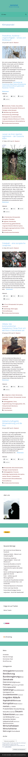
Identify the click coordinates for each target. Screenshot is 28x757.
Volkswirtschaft (6, 406)
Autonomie (19, 671)
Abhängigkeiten (8, 401)
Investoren (20, 694)
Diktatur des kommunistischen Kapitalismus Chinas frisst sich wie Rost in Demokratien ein (14, 327)
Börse (21, 677)
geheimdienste (16, 223)
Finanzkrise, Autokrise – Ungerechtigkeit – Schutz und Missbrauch (14, 37)
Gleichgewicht (6, 117)
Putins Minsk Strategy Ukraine (12, 590)
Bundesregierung (11, 676)
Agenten (6, 221)
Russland (4, 230)
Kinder (18, 700)
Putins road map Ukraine (11, 588)
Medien (16, 703)
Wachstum (14, 406)
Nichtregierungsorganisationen (11, 228)
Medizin (20, 703)
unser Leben (19, 714)
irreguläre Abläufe (7, 119)
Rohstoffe (6, 712)
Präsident (11, 219)
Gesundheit (19, 106)
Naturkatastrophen (17, 467)
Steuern (9, 476)
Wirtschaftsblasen (7, 311)
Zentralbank (16, 731)
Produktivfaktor (8, 709)
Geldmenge (15, 114)
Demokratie (7, 106)
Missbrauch (21, 108)
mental (4, 476)
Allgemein (8, 395)
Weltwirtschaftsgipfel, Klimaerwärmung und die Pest (12, 423)
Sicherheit (12, 712)
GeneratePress (22, 754)
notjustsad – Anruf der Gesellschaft (14, 592)
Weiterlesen (5, 91)
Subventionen (15, 476)
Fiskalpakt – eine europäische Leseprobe (13, 244)
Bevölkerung (7, 112)
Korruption (5, 219)
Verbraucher (10, 717)
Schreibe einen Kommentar (11, 123)
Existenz (11, 397)
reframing (8, 637)
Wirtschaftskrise (20, 121)
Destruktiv (5, 397)
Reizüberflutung (19, 709)
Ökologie (4, 110)
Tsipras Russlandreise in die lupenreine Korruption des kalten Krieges (13, 568)
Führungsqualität (17, 404)
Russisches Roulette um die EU (12, 564)
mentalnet (14, 5)
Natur (10, 706)
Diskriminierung (6, 114)
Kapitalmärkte (13, 474)
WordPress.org (7, 661)
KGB (14, 226)
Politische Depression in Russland (13, 586)
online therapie (12, 110)
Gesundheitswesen (19, 690)
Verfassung (17, 717)
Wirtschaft (5, 306)
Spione (10, 230)
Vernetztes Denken (9, 719)
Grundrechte (5, 108)
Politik (22, 119)
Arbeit (13, 395)
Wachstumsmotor (8, 723)
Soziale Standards (13, 470)
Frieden (13, 106)
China (15, 401)
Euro (6, 304)
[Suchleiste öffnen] (26, 14)
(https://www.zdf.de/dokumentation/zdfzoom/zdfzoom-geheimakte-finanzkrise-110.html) (14, 86)
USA (24, 404)
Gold (13, 692)
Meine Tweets (7, 610)
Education (17, 682)
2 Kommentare (8, 410)
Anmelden (6, 654)
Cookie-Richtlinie (8, 746)
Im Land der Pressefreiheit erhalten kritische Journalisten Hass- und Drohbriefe (14, 581)
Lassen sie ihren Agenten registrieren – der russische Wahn (13, 136)
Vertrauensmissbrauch (8, 121)
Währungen (14, 309)
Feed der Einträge (8, 657)
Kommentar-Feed (8, 659)
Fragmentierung (6, 404)
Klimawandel (13, 108)
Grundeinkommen (16, 117)
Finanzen (15, 472)
